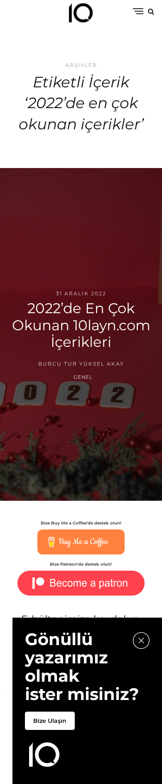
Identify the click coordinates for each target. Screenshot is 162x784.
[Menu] (138, 11)
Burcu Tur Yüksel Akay (81, 364)
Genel (83, 377)
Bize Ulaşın (49, 721)
